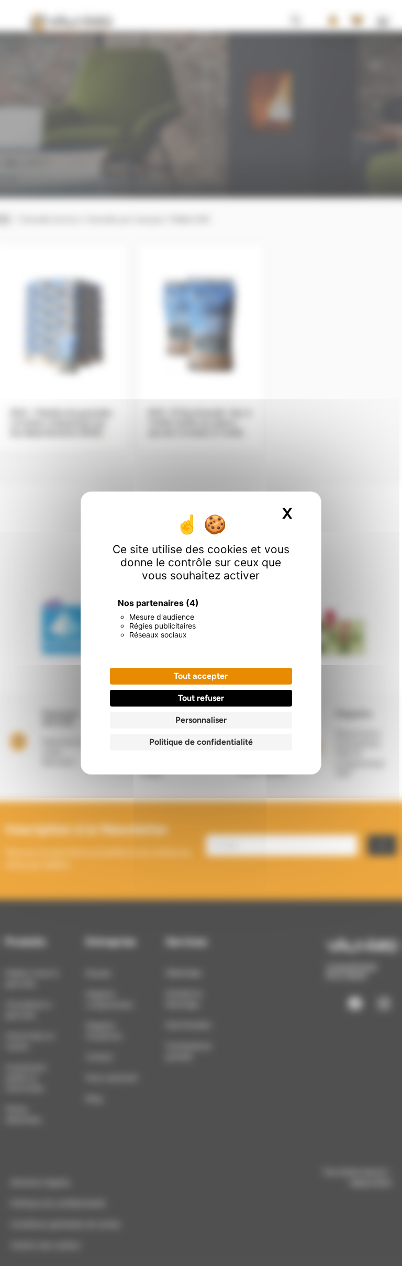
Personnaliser (201, 720)
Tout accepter (201, 676)
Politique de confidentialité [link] (201, 742)
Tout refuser (201, 698)
